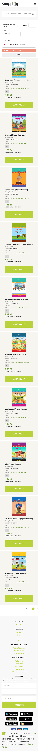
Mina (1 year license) (13, 464)
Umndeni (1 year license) (15, 135)
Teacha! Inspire (19, 651)
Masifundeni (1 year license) (16, 409)
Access (19, 638)
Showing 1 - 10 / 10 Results (8, 25)
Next (36, 609)
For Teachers (19, 664)
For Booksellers (19, 669)
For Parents (19, 666)
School (13, 88)
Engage (19, 632)
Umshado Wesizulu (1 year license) (19, 519)
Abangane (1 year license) (15, 354)
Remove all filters (13, 50)
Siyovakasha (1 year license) (16, 299)
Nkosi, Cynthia (9, 82)
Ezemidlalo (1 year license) (15, 574)
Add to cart (19, 105)
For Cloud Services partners (19, 672)
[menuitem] (28, 608)
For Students (19, 661)
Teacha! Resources (19, 648)
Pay (19, 640)
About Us (19, 625)
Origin (19, 635)
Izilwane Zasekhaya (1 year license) (19, 245)
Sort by (4, 30)
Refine (19, 55)
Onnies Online (19, 653)
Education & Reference (22, 88)
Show (25, 26)
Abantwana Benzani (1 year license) (19, 80)
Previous (28, 609)
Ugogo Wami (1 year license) (16, 190)
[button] (32, 25)
